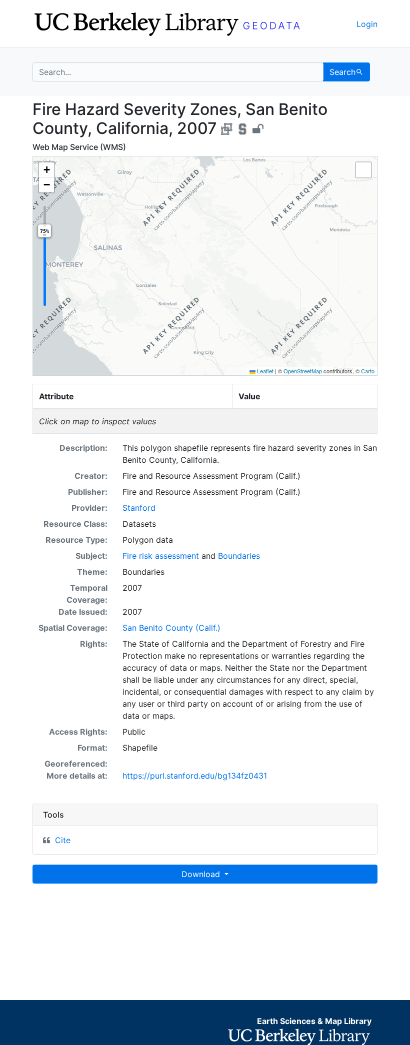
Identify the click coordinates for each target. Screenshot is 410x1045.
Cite (62, 840)
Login (367, 24)
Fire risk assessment (160, 556)
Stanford (139, 508)
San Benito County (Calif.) (171, 628)
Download (202, 874)
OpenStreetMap (303, 371)
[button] (46, 169)
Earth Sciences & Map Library (314, 1021)
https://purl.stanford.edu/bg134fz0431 (194, 776)
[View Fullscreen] (363, 169)
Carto (367, 371)
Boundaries (239, 556)
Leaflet (265, 371)
